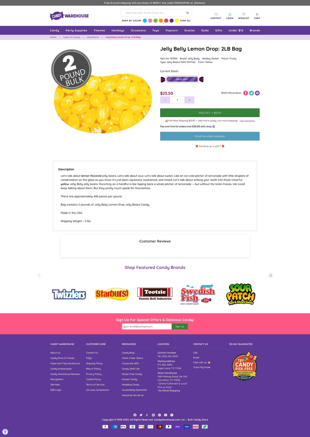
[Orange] (161, 21)
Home (53, 37)
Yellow (208, 62)
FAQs (89, 358)
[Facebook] (135, 415)
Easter (215, 58)
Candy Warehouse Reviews (65, 374)
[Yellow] (177, 21)
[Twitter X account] (171, 415)
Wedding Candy (130, 384)
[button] (54, 30)
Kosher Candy (129, 379)
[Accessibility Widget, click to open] (5, 431)
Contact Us (92, 352)
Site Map (55, 384)
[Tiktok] (147, 415)
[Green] (156, 21)
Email (196, 357)
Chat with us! (200, 362)
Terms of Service (95, 384)
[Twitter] (141, 415)
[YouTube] (165, 415)
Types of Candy (71, 37)
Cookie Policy (93, 379)
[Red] (166, 21)
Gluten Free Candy (132, 374)
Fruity (233, 58)
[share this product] (246, 92)
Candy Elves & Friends (62, 358)
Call (195, 352)
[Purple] (172, 21)
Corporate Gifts (130, 363)
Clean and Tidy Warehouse (65, 363)
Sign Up (180, 326)
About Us (55, 352)
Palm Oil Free (188, 62)
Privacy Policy (94, 374)
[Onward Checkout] (244, 366)
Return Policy (93, 368)
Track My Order (202, 367)
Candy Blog (128, 352)
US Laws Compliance (97, 389)
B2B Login (55, 389)
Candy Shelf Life (131, 368)
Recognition (56, 379)
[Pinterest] (153, 415)
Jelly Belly (194, 58)
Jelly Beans (93, 37)
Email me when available (210, 136)
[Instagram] (159, 415)
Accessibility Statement (134, 389)
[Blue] (145, 21)
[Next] (271, 275)
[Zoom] (102, 97)
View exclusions (247, 120)
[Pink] (150, 21)
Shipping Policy (94, 363)
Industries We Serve (133, 395)
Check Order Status (132, 358)
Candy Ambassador (61, 368)
